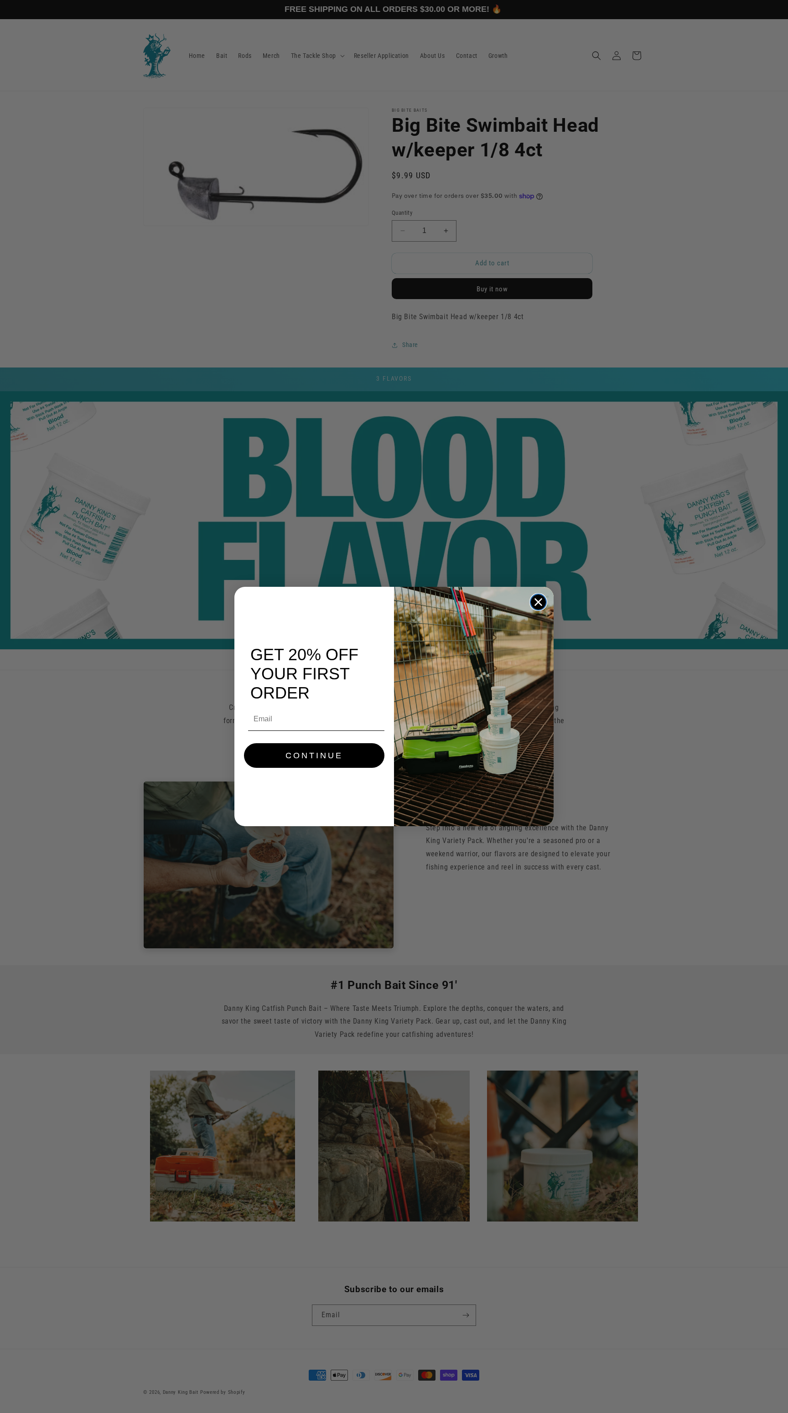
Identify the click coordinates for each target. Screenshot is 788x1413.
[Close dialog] (538, 602)
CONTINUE (314, 755)
